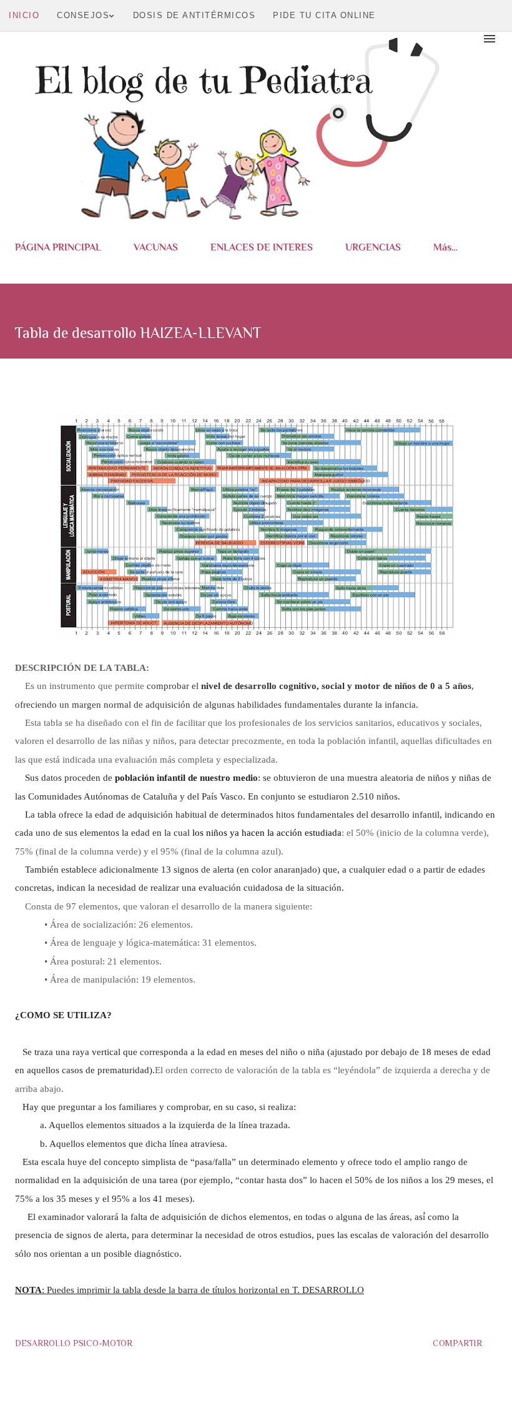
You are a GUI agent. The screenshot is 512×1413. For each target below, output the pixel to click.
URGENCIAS (373, 247)
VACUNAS (156, 247)
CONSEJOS (83, 15)
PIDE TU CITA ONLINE (324, 15)
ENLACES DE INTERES (261, 247)
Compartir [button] (457, 1343)
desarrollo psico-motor (73, 1343)
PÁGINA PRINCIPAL (58, 247)
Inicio (24, 15)
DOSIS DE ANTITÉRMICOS (194, 15)
